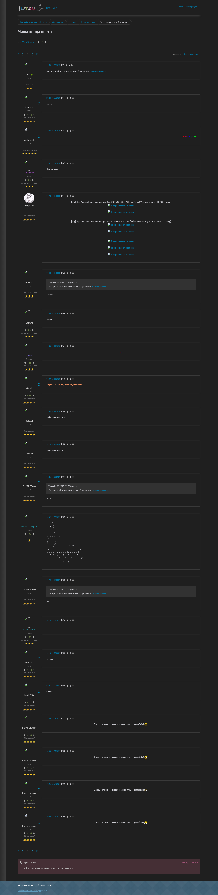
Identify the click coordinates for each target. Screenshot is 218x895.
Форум (48, 8)
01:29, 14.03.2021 (53, 580)
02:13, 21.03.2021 (53, 653)
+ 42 (29, 534)
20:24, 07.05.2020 (53, 98)
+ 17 (29, 395)
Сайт (55, 8)
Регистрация (191, 6)
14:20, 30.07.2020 (53, 196)
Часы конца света (98, 71)
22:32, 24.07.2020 (53, 163)
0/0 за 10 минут (28, 42)
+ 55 (29, 702)
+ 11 (29, 363)
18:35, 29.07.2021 (53, 784)
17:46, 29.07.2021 (53, 718)
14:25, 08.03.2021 (53, 477)
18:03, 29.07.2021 (53, 751)
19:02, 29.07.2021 (53, 817)
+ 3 (29, 180)
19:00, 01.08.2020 (53, 313)
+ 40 (29, 637)
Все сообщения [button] (191, 54)
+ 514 (29, 114)
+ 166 (29, 735)
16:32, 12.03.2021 (53, 517)
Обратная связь (44, 885)
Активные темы (25, 885)
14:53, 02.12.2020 (53, 411)
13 (37, 54)
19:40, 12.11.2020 (53, 346)
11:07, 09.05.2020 (53, 131)
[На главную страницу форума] (31, 7)
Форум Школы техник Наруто (29, 891)
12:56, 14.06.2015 (53, 65)
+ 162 (29, 669)
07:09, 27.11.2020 (53, 379)
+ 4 (29, 330)
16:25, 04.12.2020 (53, 444)
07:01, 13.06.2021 (53, 686)
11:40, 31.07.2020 (53, 273)
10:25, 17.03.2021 (53, 620)
